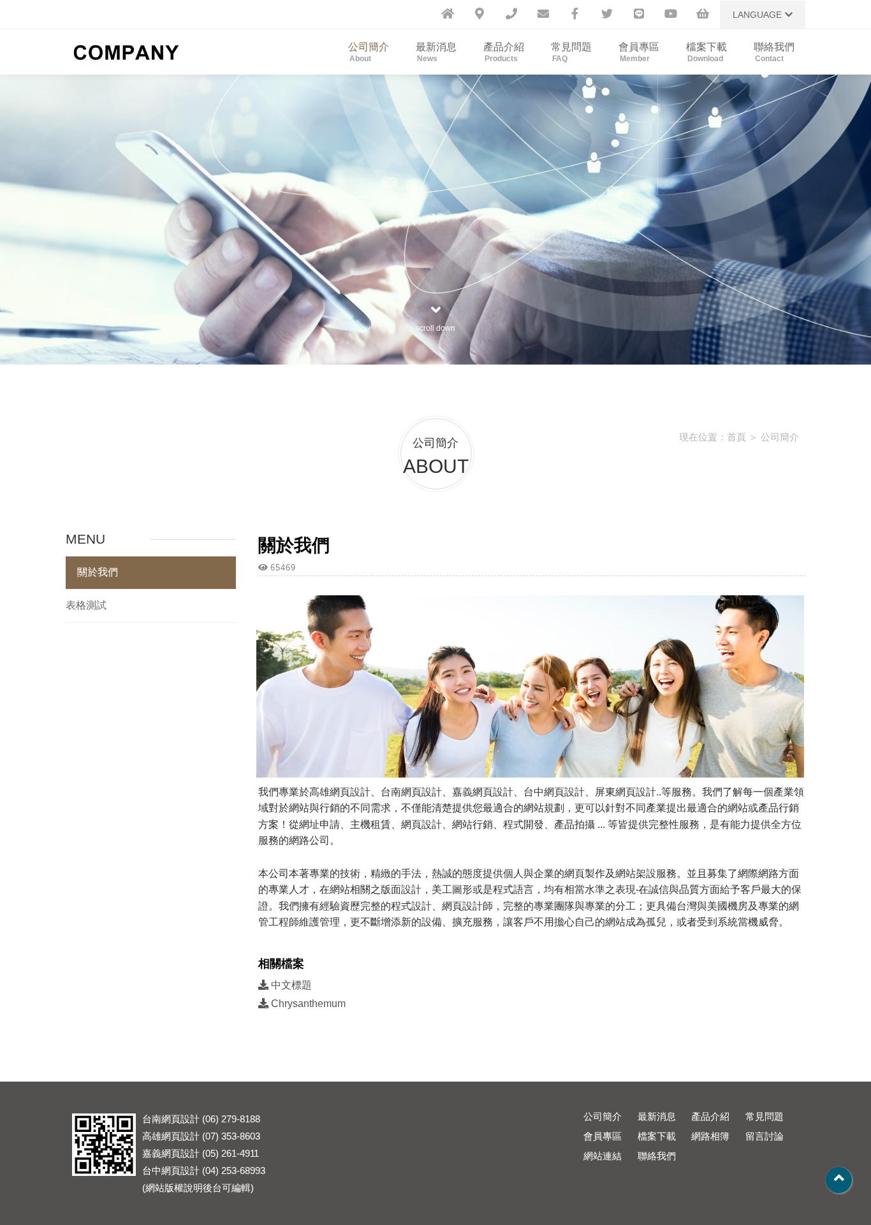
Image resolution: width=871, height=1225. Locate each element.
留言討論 (764, 1136)
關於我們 (97, 572)
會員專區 (638, 52)
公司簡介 (368, 52)
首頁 (736, 436)
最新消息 (436, 52)
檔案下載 (706, 52)
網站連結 (602, 1155)
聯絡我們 (774, 52)
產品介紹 (503, 52)
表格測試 (86, 605)
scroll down (435, 328)
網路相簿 (710, 1136)
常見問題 (571, 52)
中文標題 (290, 985)
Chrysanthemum (307, 1003)
